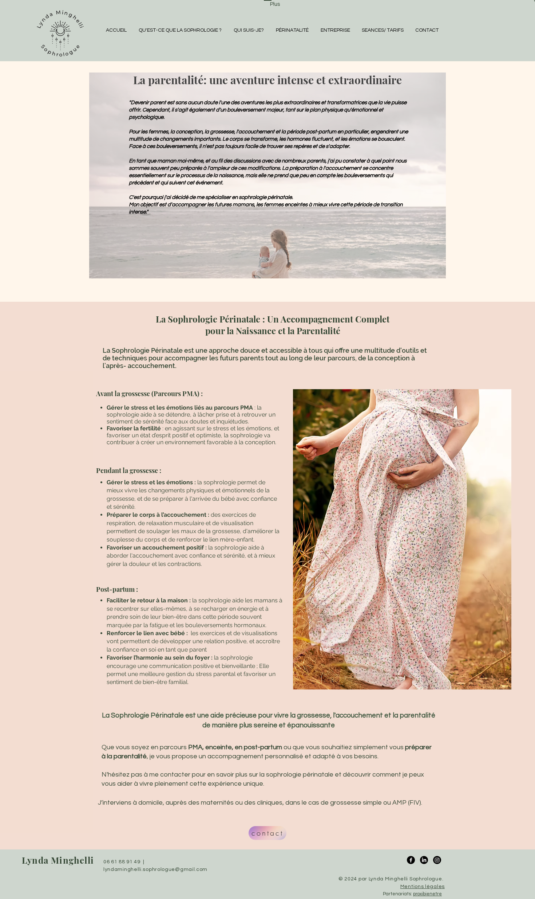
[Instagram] (437, 860)
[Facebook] (411, 860)
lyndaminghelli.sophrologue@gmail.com (155, 869)
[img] (60, 57)
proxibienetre (427, 893)
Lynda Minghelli (58, 860)
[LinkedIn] (424, 860)
